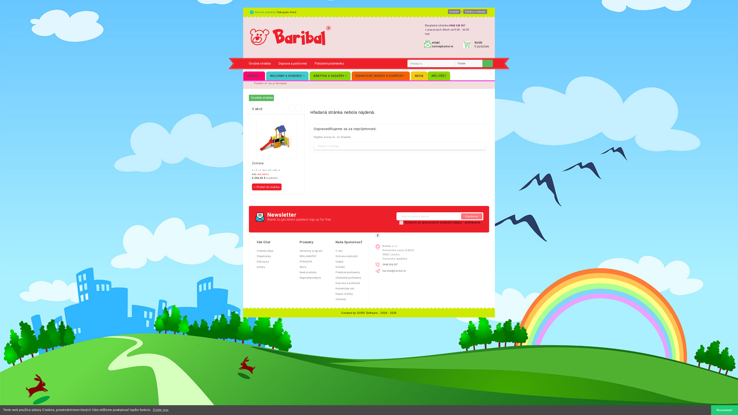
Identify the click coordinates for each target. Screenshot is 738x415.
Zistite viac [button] (161, 410)
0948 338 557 (390, 264)
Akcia (303, 267)
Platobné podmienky (329, 63)
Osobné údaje (265, 250)
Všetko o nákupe (475, 11)
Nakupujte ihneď (286, 12)
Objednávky (264, 256)
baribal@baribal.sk (442, 46)
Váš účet (264, 242)
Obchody (341, 299)
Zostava (258, 163)
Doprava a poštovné (292, 63)
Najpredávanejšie (310, 277)
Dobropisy (263, 261)
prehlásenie (472, 222)
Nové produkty (308, 272)
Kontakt (454, 11)
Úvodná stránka (260, 63)
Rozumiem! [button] (724, 410)
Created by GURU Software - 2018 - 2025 (369, 312)
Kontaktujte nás (345, 288)
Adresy (261, 267)
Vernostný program (311, 250)
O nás (339, 250)
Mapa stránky (344, 293)
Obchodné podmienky (348, 277)
